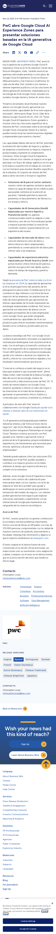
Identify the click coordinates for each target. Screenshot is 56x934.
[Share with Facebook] (25, 52)
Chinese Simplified (14, 676)
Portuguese (32, 659)
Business (24, 596)
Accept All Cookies (28, 929)
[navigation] (50, 6)
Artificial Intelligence (30, 605)
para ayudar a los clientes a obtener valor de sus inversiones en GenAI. (28, 410)
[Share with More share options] (43, 52)
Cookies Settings (28, 921)
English (7, 659)
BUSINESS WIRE (26, 61)
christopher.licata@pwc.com (16, 578)
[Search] (44, 6)
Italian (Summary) (23, 665)
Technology (26, 586)
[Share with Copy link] (37, 52)
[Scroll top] (46, 764)
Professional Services (41, 596)
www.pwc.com (41, 538)
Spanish (18, 659)
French (7, 665)
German (45, 659)
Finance (38, 586)
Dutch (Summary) (13, 670)
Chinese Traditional (35, 670)
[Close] (52, 903)
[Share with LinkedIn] (13, 52)
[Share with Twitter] (19, 52)
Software (24, 600)
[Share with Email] (31, 52)
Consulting (25, 591)
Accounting (38, 591)
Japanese (32, 676)
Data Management (40, 600)
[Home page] (14, 6)
